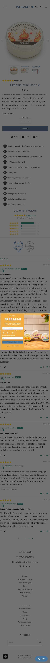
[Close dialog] (49, 315)
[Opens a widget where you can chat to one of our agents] (41, 659)
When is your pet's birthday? (8, 335)
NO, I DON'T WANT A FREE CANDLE (12, 346)
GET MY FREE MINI (13, 342)
